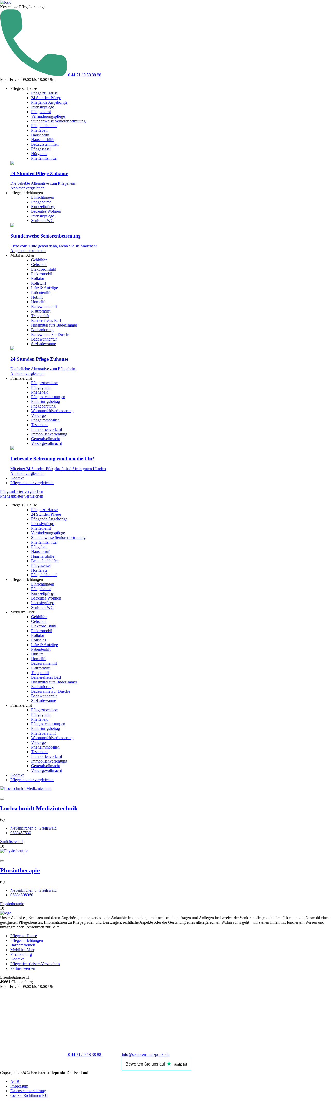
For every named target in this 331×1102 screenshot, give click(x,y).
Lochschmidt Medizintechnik (39, 808)
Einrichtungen (42, 197)
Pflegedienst (41, 111)
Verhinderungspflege (48, 116)
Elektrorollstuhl (43, 269)
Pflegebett (39, 130)
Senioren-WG (42, 220)
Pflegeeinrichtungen (26, 940)
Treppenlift (40, 316)
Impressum (19, 1086)
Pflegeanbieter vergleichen (32, 482)
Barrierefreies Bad (46, 320)
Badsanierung (42, 330)
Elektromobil (41, 274)
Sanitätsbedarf (11, 841)
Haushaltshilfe (42, 139)
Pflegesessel (41, 149)
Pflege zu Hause (44, 93)
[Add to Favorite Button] (2, 799)
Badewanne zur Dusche (50, 334)
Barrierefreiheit (22, 945)
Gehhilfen (39, 260)
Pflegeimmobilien (45, 420)
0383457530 (20, 833)
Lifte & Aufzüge (44, 288)
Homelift (38, 302)
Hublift (37, 297)
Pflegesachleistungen (48, 397)
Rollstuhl (38, 283)
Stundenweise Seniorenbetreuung (58, 121)
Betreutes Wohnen (46, 211)
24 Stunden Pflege (46, 97)
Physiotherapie (20, 870)
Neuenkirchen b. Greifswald (33, 828)
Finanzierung (21, 954)
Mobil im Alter (22, 950)
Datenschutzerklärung (28, 1091)
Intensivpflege (42, 107)
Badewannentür (44, 339)
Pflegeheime (41, 202)
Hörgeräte (39, 153)
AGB (14, 1081)
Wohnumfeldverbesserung (52, 411)
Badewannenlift (44, 306)
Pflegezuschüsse (44, 383)
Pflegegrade (40, 387)
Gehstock (39, 264)
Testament (39, 425)
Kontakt (17, 478)
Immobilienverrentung (49, 434)
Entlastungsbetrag (45, 401)
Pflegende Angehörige (49, 102)
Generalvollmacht (45, 439)
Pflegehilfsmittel (44, 125)
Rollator (37, 278)
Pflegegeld (39, 392)
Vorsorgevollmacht (46, 443)
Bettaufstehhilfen (45, 144)
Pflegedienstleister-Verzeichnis (35, 964)
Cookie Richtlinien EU (29, 1095)
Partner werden (22, 968)
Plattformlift (40, 311)
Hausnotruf (40, 135)
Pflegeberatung (43, 406)
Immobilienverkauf (46, 429)
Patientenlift (40, 292)
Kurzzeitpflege (43, 206)
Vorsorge (38, 415)
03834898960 (21, 895)
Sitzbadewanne (43, 344)
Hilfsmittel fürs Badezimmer (54, 325)
